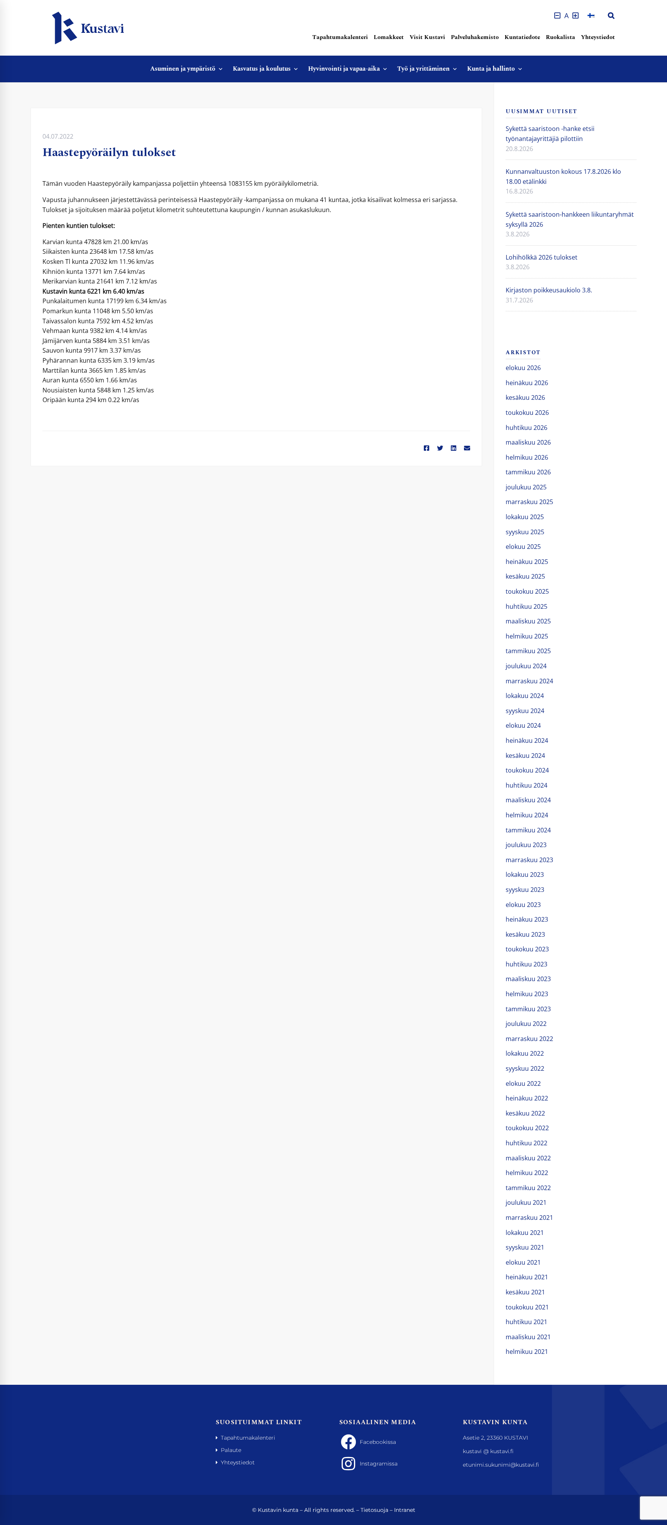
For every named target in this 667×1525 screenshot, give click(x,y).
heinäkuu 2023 (527, 919)
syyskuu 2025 (525, 532)
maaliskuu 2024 (528, 800)
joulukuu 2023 (526, 845)
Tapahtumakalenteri (340, 37)
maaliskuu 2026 (528, 442)
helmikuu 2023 (527, 994)
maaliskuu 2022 (528, 1158)
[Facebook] (426, 448)
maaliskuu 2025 (528, 621)
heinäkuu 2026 (527, 383)
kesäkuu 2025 (525, 576)
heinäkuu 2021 (527, 1277)
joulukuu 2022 (526, 1023)
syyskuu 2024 (525, 710)
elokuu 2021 (523, 1262)
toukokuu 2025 (527, 591)
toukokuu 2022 (527, 1128)
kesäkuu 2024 (525, 755)
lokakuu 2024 (525, 695)
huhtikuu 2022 (526, 1143)
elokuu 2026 (523, 367)
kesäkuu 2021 (525, 1292)
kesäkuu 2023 (525, 934)
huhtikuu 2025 (526, 606)
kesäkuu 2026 (525, 397)
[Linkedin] (453, 448)
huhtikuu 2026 (526, 427)
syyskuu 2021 (525, 1247)
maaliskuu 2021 (528, 1337)
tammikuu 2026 (528, 472)
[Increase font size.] (575, 15)
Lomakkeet (389, 37)
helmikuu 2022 (527, 1172)
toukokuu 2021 (527, 1307)
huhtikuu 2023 (526, 964)
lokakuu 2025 (525, 517)
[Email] (467, 448)
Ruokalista (560, 37)
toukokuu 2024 (527, 770)
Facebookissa (378, 1441)
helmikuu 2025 (527, 636)
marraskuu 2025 (529, 502)
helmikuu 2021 (527, 1351)
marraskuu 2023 (529, 860)
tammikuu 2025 (528, 651)
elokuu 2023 (523, 904)
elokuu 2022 (523, 1083)
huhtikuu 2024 (526, 785)
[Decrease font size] (557, 15)
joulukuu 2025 (526, 487)
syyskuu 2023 (525, 889)
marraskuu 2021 (529, 1217)
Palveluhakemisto (475, 37)
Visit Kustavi (427, 37)
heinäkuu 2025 (527, 561)
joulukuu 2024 (526, 666)
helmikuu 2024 (527, 815)
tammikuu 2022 (528, 1188)
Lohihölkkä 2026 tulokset (541, 257)
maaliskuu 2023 (528, 979)
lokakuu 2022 (525, 1053)
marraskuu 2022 (529, 1038)
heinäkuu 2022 (527, 1098)
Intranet (404, 1509)
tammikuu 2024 (528, 830)
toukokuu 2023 (527, 949)
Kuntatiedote (522, 37)
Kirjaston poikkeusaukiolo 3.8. (549, 290)
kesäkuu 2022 (525, 1113)
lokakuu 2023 (525, 874)
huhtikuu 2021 (526, 1322)
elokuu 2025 (523, 546)
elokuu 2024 (523, 725)
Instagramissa (379, 1463)
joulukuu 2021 (526, 1202)
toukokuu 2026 (527, 412)
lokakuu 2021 (525, 1232)
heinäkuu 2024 (527, 740)
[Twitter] (440, 448)
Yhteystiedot (598, 37)
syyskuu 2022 (525, 1068)
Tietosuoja (374, 1509)
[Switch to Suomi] (591, 15)
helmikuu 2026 (527, 457)
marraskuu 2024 (529, 681)
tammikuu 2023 (528, 1009)
